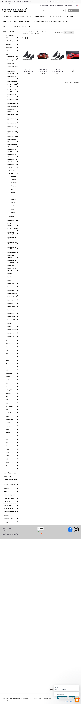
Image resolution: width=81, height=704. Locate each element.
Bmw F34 (10, 273)
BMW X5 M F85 (11, 306)
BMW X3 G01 (11, 60)
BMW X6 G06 (11, 313)
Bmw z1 (9, 323)
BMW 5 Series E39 (12, 220)
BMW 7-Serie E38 (12, 252)
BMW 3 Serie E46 (12, 106)
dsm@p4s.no (5, 530)
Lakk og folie (7, 501)
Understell (11, 216)
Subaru (7, 452)
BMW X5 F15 (11, 300)
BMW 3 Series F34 (12, 123)
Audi (7, 51)
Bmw (7, 54)
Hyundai (8, 376)
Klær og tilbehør (9, 498)
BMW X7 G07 (11, 63)
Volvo (7, 465)
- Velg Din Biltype (9, 35)
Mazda (7, 403)
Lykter (10, 167)
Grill (12, 189)
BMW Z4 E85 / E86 (12, 329)
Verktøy (6, 522)
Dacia (7, 353)
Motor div (11, 170)
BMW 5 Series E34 (12, 164)
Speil (12, 206)
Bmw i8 (9, 280)
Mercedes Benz (9, 406)
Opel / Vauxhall (9, 419)
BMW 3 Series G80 (12, 136)
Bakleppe (13, 179)
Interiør (13, 192)
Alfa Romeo (8, 44)
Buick (7, 340)
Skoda (7, 446)
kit (11, 196)
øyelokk (13, 212)
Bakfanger (13, 176)
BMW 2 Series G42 (12, 100)
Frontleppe (13, 186)
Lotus (7, 399)
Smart (7, 449)
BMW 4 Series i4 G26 (13, 56)
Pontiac (7, 429)
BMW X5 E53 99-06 (12, 293)
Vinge (12, 209)
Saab (7, 439)
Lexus (7, 396)
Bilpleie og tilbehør (10, 485)
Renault (7, 436)
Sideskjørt (13, 202)
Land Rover (8, 393)
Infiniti (7, 380)
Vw (6, 469)
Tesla (7, 459)
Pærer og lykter (9, 508)
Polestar (8, 426)
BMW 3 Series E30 (12, 114)
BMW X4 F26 (11, 290)
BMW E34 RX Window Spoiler (43, 70)
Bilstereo (6, 488)
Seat (7, 442)
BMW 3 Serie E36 (12, 103)
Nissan (7, 416)
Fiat (6, 367)
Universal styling (9, 518)
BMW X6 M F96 (11, 320)
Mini (7, 409)
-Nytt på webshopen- (10, 473)
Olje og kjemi (7, 505)
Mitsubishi (8, 413)
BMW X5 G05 (11, 303)
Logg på (63, 1)
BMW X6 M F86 (11, 316)
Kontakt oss (75, 1)
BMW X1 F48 (11, 287)
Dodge (7, 360)
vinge (72, 70)
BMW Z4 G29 (11, 336)
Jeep (7, 383)
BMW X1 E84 (11, 283)
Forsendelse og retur (54, 1)
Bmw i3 (9, 277)
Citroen (7, 347)
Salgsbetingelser (44, 5)
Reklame (6, 515)
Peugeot (8, 422)
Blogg (47, 1)
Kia (6, 386)
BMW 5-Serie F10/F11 (13, 229)
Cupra (7, 350)
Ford (7, 370)
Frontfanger (14, 182)
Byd (7, 37)
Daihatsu (8, 357)
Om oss (68, 1)
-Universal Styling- (10, 41)
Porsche (8, 432)
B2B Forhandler (68, 5)
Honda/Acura (9, 373)
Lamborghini (9, 390)
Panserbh (13, 199)
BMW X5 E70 (11, 297)
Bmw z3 (9, 326)
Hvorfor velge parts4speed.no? (56, 5)
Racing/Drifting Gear (10, 512)
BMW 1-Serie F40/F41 (13, 81)
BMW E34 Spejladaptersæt (28, 70)
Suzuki (7, 455)
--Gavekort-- (7, 476)
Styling (11, 173)
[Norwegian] (76, 5)
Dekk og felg (7, 491)
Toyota (7, 462)
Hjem (24, 32)
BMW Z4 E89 (11, 333)
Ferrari (7, 363)
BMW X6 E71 (11, 310)
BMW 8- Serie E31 (12, 265)
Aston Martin (9, 47)
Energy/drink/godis (9, 495)
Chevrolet (8, 343)
